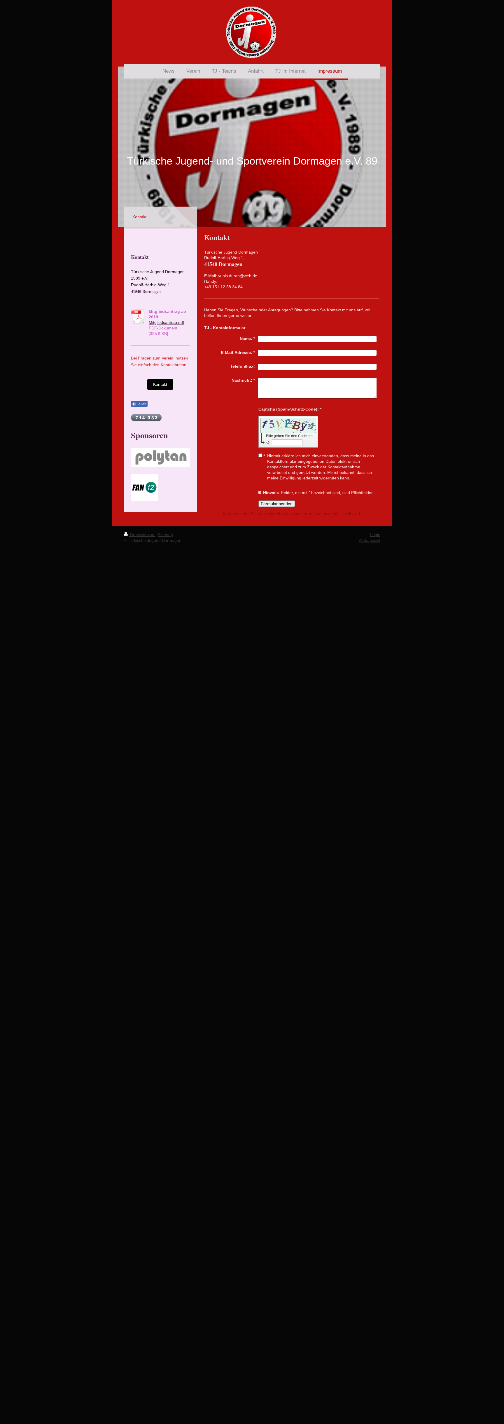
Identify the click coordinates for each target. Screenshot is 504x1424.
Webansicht (369, 540)
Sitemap (165, 534)
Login (375, 534)
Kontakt (160, 384)
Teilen (141, 404)
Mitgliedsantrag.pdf (166, 322)
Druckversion (142, 534)
